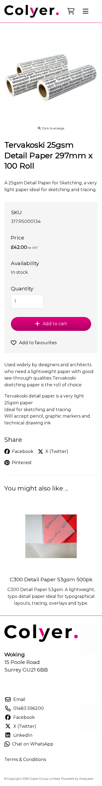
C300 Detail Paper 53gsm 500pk (51, 579)
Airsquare (86, 779)
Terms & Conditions (25, 759)
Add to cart (55, 323)
